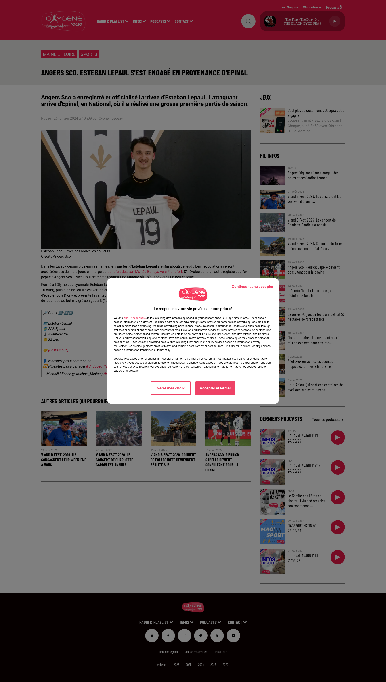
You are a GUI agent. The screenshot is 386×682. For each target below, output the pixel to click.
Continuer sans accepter (252, 286)
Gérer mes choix (171, 388)
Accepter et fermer (215, 388)
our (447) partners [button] (135, 318)
